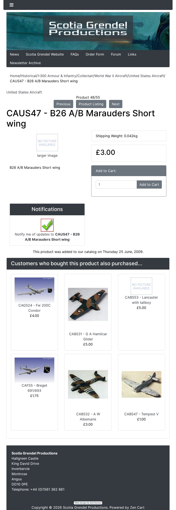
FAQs (75, 54)
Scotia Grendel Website (45, 54)
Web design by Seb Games (88, 503)
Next (116, 104)
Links (132, 54)
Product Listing (91, 104)
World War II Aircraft (110, 76)
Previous (63, 104)
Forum (116, 54)
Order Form (95, 54)
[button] (162, 497)
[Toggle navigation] (11, 5)
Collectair (85, 76)
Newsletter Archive (25, 63)
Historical (28, 76)
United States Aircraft (146, 76)
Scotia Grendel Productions (85, 507)
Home (15, 76)
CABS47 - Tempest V (141, 414)
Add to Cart (149, 184)
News (14, 54)
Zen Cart (137, 507)
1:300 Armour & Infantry (57, 76)
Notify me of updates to (47, 237)
